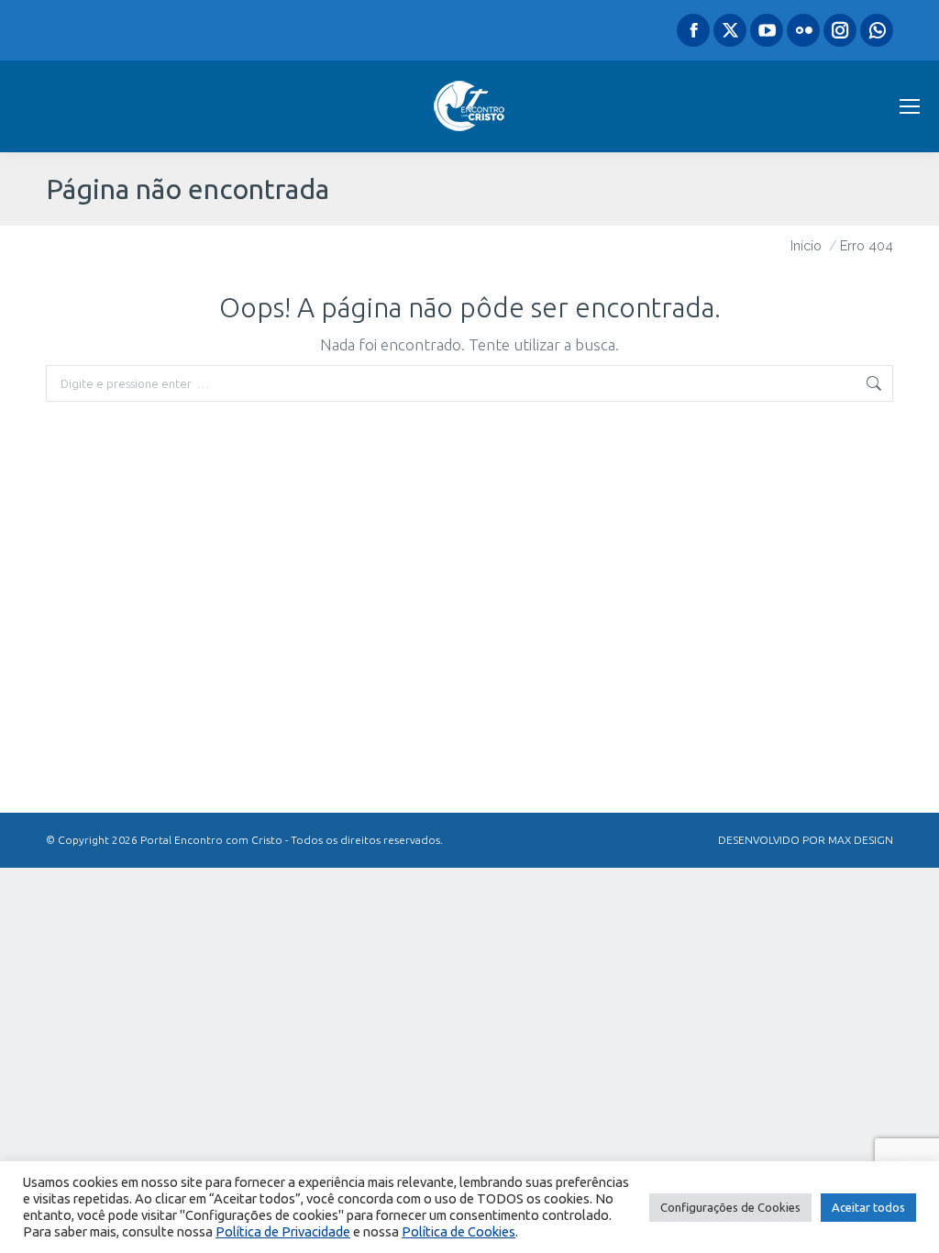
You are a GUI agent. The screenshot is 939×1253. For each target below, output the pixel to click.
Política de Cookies (458, 1231)
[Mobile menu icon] (910, 106)
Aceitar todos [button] (868, 1207)
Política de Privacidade (282, 1231)
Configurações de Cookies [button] (730, 1207)
